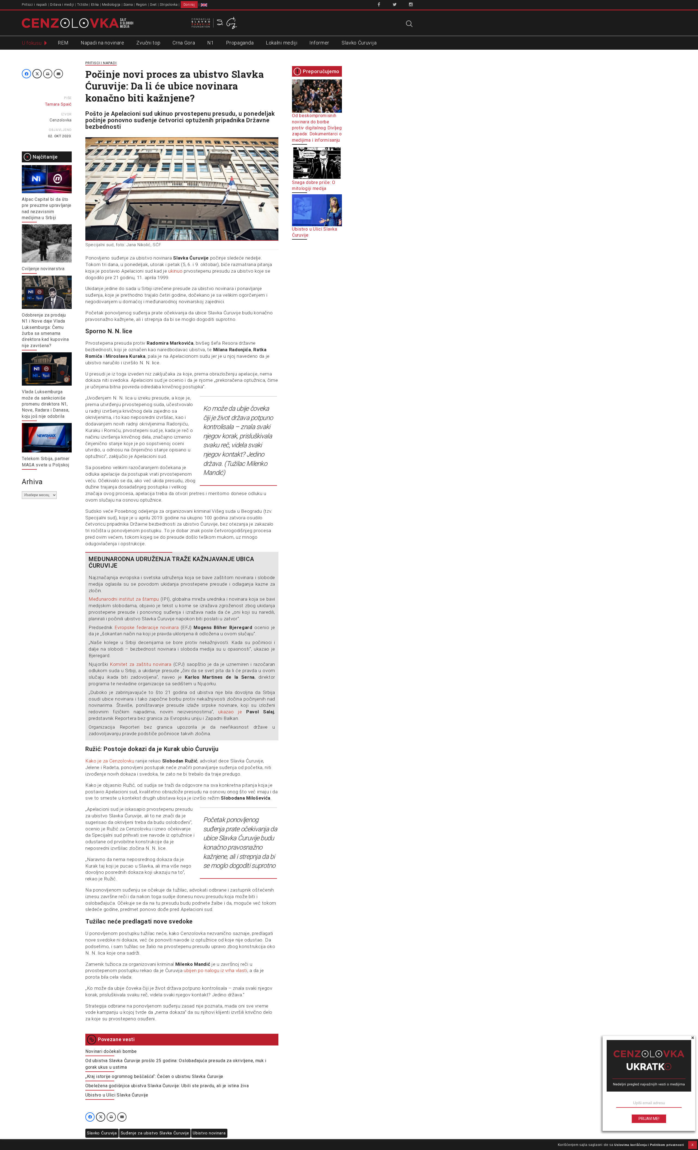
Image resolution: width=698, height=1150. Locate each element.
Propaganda (240, 43)
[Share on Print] (47, 73)
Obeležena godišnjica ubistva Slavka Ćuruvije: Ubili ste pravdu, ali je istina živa (167, 1085)
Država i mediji (62, 5)
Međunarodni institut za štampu (124, 599)
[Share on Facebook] (26, 73)
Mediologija (111, 5)
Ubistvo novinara (209, 1133)
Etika (95, 5)
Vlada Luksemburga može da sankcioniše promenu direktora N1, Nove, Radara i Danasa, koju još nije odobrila (45, 404)
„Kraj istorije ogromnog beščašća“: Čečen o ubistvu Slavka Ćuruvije (154, 1076)
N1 (210, 43)
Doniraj (189, 5)
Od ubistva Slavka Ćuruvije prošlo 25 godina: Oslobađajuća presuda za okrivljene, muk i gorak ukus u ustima (175, 1064)
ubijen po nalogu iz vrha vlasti (215, 970)
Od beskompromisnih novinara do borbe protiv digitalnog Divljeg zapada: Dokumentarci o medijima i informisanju (317, 128)
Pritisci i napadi (34, 5)
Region (141, 5)
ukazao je (232, 711)
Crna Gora (184, 43)
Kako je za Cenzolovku (109, 761)
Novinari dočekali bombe (111, 1051)
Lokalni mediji (281, 43)
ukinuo (175, 271)
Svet (153, 5)
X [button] (692, 1144)
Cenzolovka (61, 120)
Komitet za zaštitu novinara (141, 664)
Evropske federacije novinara (147, 627)
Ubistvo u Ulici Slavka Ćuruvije (116, 1095)
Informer (319, 43)
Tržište (82, 5)
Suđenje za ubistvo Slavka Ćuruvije (155, 1133)
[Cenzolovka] (77, 22)
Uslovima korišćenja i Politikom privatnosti (649, 1144)
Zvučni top (148, 43)
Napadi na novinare (102, 43)
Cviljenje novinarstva (43, 268)
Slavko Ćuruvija (359, 43)
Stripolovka (169, 5)
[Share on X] (37, 73)
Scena (128, 5)
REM (63, 43)
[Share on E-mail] (58, 73)
